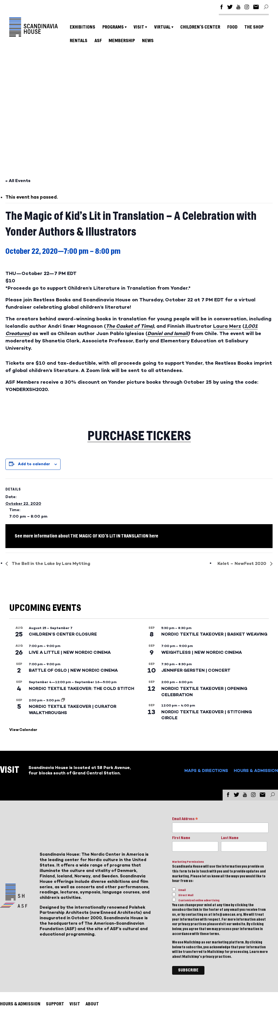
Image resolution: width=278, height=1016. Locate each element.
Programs (113, 27)
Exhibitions (82, 27)
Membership (122, 40)
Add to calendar (34, 464)
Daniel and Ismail (167, 333)
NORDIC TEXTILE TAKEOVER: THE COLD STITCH (81, 688)
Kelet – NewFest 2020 (242, 563)
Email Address (185, 819)
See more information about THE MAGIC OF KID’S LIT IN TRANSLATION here (86, 536)
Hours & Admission (256, 770)
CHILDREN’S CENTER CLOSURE (63, 634)
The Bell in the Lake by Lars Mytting (50, 563)
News (148, 40)
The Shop (254, 27)
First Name (181, 838)
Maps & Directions (206, 770)
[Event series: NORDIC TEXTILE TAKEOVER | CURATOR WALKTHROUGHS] (63, 700)
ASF (98, 40)
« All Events (17, 180)
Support (55, 1004)
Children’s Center (200, 27)
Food (232, 27)
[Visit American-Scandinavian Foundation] (13, 905)
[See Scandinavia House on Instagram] (246, 7)
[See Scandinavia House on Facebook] (221, 7)
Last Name (229, 838)
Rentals (78, 40)
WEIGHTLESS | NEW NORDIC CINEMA (201, 652)
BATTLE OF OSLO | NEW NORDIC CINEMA (73, 670)
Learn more (258, 952)
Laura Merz (227, 326)
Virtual (162, 27)
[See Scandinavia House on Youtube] (238, 7)
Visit (139, 27)
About (92, 1004)
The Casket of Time (129, 326)
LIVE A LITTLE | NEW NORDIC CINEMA (70, 652)
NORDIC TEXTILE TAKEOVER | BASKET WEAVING (214, 634)
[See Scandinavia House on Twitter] (230, 7)
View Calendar (23, 729)
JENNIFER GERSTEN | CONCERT (195, 670)
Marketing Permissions (188, 861)
